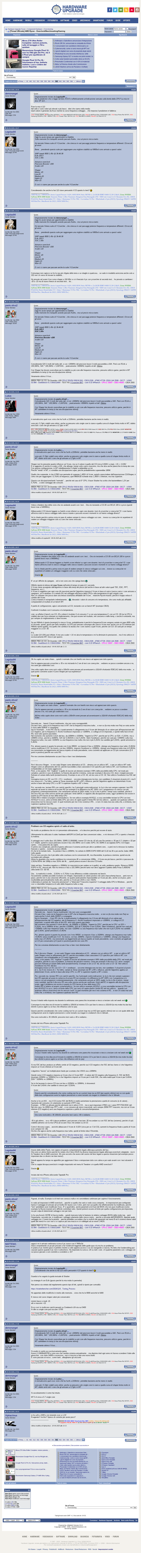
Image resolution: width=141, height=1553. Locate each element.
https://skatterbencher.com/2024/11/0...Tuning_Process (53, 1289)
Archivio (117, 1520)
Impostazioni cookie (105, 1549)
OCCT (103, 1456)
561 (53, 81)
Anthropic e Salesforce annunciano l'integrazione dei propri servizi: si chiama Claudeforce (72, 42)
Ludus (8, 395)
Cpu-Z (103, 1467)
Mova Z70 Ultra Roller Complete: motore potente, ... (33, 1450)
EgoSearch (123, 35)
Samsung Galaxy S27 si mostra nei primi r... (74, 1463)
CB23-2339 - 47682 (92, 380)
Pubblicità (53, 1549)
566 (71, 81)
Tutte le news (58, 71)
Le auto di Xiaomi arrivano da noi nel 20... (73, 1477)
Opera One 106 (106, 1461)
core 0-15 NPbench (92, 383)
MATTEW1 (10, 1244)
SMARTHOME (98, 20)
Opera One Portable (108, 1460)
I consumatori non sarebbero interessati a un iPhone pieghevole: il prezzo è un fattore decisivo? (72, 47)
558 (41, 81)
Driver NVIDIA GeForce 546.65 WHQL (114, 1468)
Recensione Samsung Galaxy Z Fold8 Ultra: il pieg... (33, 1475)
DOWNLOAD (72, 1536)
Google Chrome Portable (109, 1474)
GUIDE (118, 20)
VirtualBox (104, 1477)
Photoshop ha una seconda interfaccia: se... (74, 1461)
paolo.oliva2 (11, 305)
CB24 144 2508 (112, 380)
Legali (39, 1549)
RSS (89, 1549)
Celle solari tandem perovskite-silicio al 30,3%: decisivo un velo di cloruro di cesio (71, 60)
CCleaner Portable (107, 1463)
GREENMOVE (85, 20)
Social (95, 1549)
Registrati (16, 35)
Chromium (104, 1452)
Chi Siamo (32, 1549)
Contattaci (93, 1520)
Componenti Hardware (34, 29)
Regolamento (60, 35)
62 (27, 81)
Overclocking (48, 29)
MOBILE (28, 20)
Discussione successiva (79, 1445)
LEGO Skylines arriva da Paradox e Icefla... (74, 1470)
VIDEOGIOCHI (39, 20)
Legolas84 (10, 131)
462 (30, 81)
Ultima (78, 81)
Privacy (45, 1549)
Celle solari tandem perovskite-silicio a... (73, 1465)
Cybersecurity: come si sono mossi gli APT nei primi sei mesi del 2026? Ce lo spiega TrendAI (71, 49)
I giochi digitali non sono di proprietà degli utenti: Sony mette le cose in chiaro (72, 52)
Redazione (69, 1549)
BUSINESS (84, 1536)
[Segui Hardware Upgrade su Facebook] (109, 9)
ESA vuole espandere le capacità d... (72, 1476)
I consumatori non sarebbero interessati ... (74, 1456)
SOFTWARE (64, 20)
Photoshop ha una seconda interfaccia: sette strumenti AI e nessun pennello (70, 55)
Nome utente (109, 29)
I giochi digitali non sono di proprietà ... (72, 1460)
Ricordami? (132, 29)
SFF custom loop (49, 434)
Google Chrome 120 (108, 1476)
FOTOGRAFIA (53, 20)
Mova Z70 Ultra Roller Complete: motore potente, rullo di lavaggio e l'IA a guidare (35, 43)
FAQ (36, 35)
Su (136, 1520)
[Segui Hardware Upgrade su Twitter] (115, 9)
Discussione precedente (62, 1445)
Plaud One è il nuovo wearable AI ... (71, 1474)
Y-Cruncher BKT (76, 383)
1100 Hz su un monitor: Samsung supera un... (75, 1472)
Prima (20, 81)
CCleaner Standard (107, 1465)
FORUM (110, 20)
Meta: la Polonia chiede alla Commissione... (74, 1468)
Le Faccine (9, 1503)
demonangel (11, 93)
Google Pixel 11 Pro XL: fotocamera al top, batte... (32, 1463)
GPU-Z (103, 1454)
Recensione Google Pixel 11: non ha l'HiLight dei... (32, 1456)
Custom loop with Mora (70, 431)
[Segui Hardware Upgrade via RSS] (126, 9)
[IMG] (13, 1505)
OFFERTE (126, 20)
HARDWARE (18, 20)
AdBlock (61, 1549)
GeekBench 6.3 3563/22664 (49, 383)
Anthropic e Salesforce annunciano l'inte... (74, 1452)
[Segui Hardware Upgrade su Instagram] (137, 9)
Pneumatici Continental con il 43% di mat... (74, 1467)
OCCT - (123, 380)
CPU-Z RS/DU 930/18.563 (72, 380)
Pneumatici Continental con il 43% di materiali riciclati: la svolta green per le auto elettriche (71, 63)
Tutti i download (105, 1483)
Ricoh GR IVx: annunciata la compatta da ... (74, 1454)
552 (38, 81)
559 (45, 81)
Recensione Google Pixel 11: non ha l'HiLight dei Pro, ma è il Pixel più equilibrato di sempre (36, 53)
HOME (8, 20)
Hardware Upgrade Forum (16, 29)
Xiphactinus (11, 1415)
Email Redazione (81, 1549)
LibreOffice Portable (108, 1458)
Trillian (103, 1472)
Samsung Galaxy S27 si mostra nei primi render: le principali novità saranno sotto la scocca (73, 57)
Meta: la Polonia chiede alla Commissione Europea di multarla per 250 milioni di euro (70, 65)
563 (60, 81)
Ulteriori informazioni (113, 1543)
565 (68, 81)
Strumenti (130, 86)
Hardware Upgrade (105, 1520)
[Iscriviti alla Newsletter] (120, 9)
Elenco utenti (93, 35)
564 (64, 81)
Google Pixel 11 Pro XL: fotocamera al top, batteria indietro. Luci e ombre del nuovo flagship (34, 63)
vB (12, 1502)
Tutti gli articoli (10, 71)
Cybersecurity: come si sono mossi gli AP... (74, 1458)
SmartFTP (104, 1470)
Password (108, 31)
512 (34, 81)
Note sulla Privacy (127, 1520)
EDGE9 (74, 20)
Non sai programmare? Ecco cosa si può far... (31, 1469)
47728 (102, 380)
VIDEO (107, 1536)
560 (49, 81)
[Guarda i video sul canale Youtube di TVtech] (131, 9)
